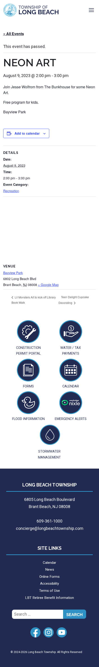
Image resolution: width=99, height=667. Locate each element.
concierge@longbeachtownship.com (49, 528)
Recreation (11, 191)
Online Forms (49, 577)
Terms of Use (49, 591)
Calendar (49, 563)
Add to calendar (27, 133)
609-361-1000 (49, 521)
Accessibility (49, 583)
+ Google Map (48, 284)
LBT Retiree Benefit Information (49, 598)
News (49, 569)
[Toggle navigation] (91, 10)
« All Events (13, 33)
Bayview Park (13, 272)
